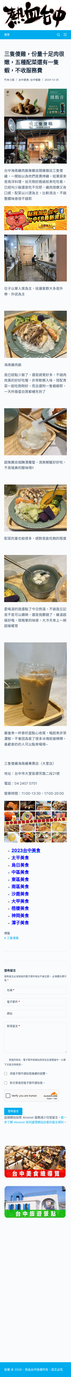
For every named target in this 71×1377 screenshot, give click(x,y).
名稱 (10, 990)
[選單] (65, 34)
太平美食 (20, 857)
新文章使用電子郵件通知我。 (27, 1083)
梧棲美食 (20, 908)
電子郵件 (13, 1001)
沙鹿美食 (20, 894)
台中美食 (24, 79)
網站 (9, 1013)
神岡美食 (20, 915)
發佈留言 (13, 1111)
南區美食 (20, 886)
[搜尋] (58, 34)
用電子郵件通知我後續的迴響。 (29, 1073)
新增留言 (13, 1026)
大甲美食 (20, 901)
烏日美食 (20, 865)
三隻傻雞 (11, 938)
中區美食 (20, 872)
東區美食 (20, 879)
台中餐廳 (35, 79)
